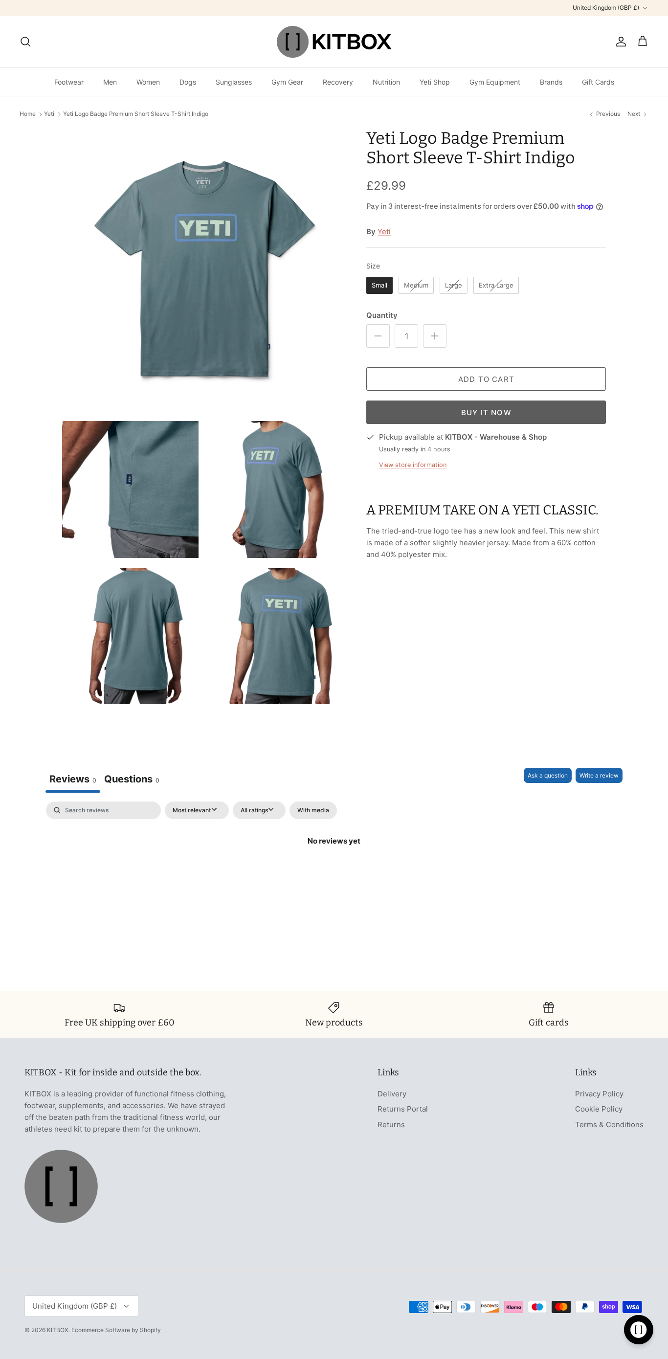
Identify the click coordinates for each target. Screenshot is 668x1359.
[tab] (131, 780)
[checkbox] (313, 810)
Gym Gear (287, 82)
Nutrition (386, 82)
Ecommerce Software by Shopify (116, 1330)
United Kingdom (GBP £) (606, 7)
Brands (551, 82)
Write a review (599, 775)
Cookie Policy (599, 1109)
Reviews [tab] (72, 779)
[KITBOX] (334, 42)
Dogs (187, 82)
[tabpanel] (334, 874)
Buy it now (486, 412)
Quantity (382, 315)
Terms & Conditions (609, 1124)
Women (148, 82)
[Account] (619, 41)
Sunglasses (234, 82)
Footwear (69, 82)
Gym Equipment (494, 82)
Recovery (338, 82)
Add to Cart (486, 379)
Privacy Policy (599, 1093)
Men (110, 82)
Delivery (392, 1093)
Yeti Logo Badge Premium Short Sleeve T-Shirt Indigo (135, 114)
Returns (391, 1124)
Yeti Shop (435, 82)
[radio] (379, 285)
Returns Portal (403, 1109)
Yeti (49, 114)
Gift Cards (598, 82)
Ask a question (548, 775)
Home (28, 114)
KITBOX (57, 1330)
